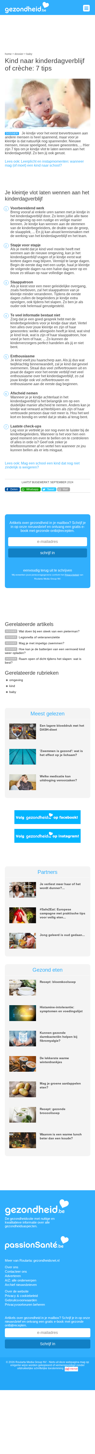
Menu (86, 8)
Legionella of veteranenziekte (39, 637)
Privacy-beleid (72, 575)
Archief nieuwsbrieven (21, 1285)
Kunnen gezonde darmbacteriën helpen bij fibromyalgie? (58, 1036)
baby (12, 692)
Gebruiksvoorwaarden (21, 1300)
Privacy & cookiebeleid (21, 1296)
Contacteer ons (16, 1271)
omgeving (16, 680)
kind (12, 686)
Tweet (50, 489)
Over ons (11, 1267)
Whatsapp (32, 489)
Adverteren (13, 1276)
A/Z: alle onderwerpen (20, 1280)
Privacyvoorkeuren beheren (25, 1304)
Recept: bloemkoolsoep (58, 982)
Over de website (16, 1291)
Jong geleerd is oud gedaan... (62, 935)
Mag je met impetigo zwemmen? (41, 643)
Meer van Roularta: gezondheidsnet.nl (32, 1260)
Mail (65, 489)
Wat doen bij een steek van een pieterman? (49, 631)
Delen (14, 489)
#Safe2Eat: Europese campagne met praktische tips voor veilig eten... (62, 913)
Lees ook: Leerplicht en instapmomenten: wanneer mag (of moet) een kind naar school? (44, 163)
